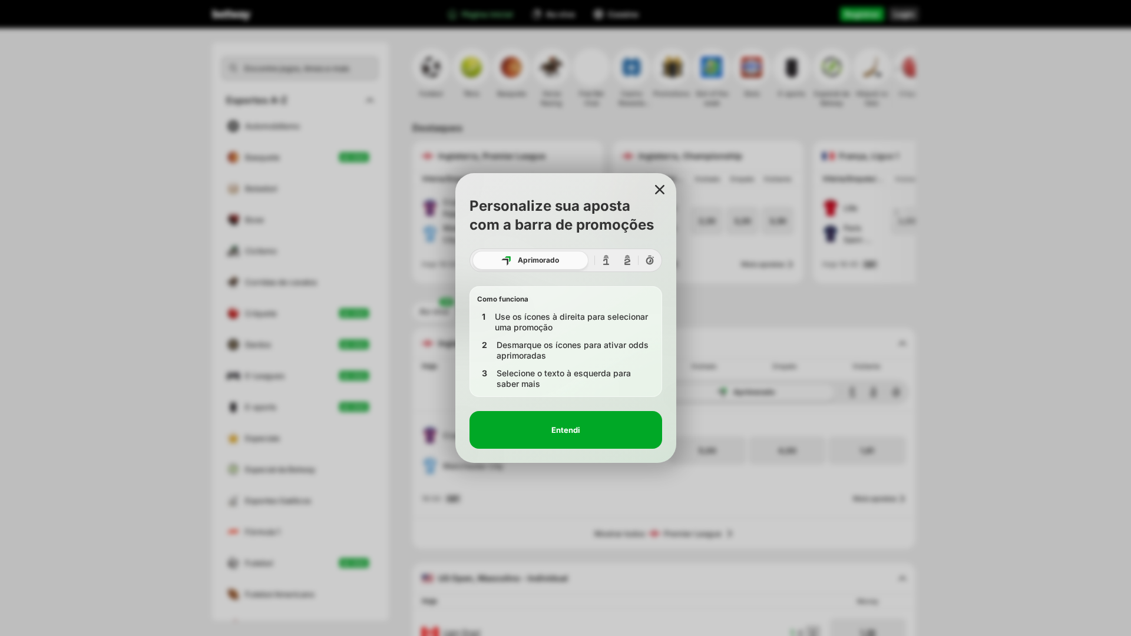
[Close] (659, 189)
